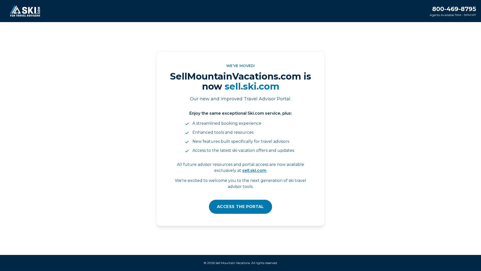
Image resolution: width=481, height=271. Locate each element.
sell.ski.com (254, 170)
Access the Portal (240, 206)
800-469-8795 (454, 9)
